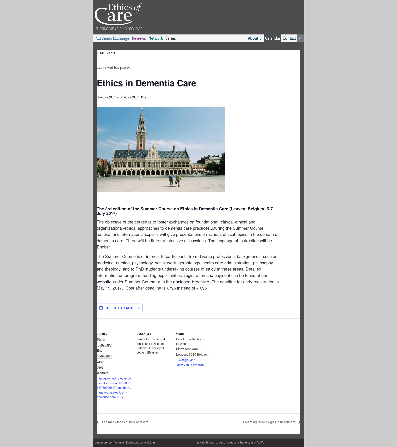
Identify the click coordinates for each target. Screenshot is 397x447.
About (253, 38)
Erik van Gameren (115, 442)
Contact (289, 38)
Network (155, 38)
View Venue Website (190, 364)
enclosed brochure (191, 281)
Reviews (139, 38)
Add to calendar (120, 308)
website (104, 281)
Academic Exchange (112, 38)
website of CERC (254, 442)
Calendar (272, 38)
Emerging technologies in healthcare (269, 422)
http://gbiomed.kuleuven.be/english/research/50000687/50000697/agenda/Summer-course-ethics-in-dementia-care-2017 (114, 387)
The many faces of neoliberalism (124, 422)
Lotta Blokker (147, 442)
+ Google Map (185, 359)
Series (171, 38)
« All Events (106, 53)
